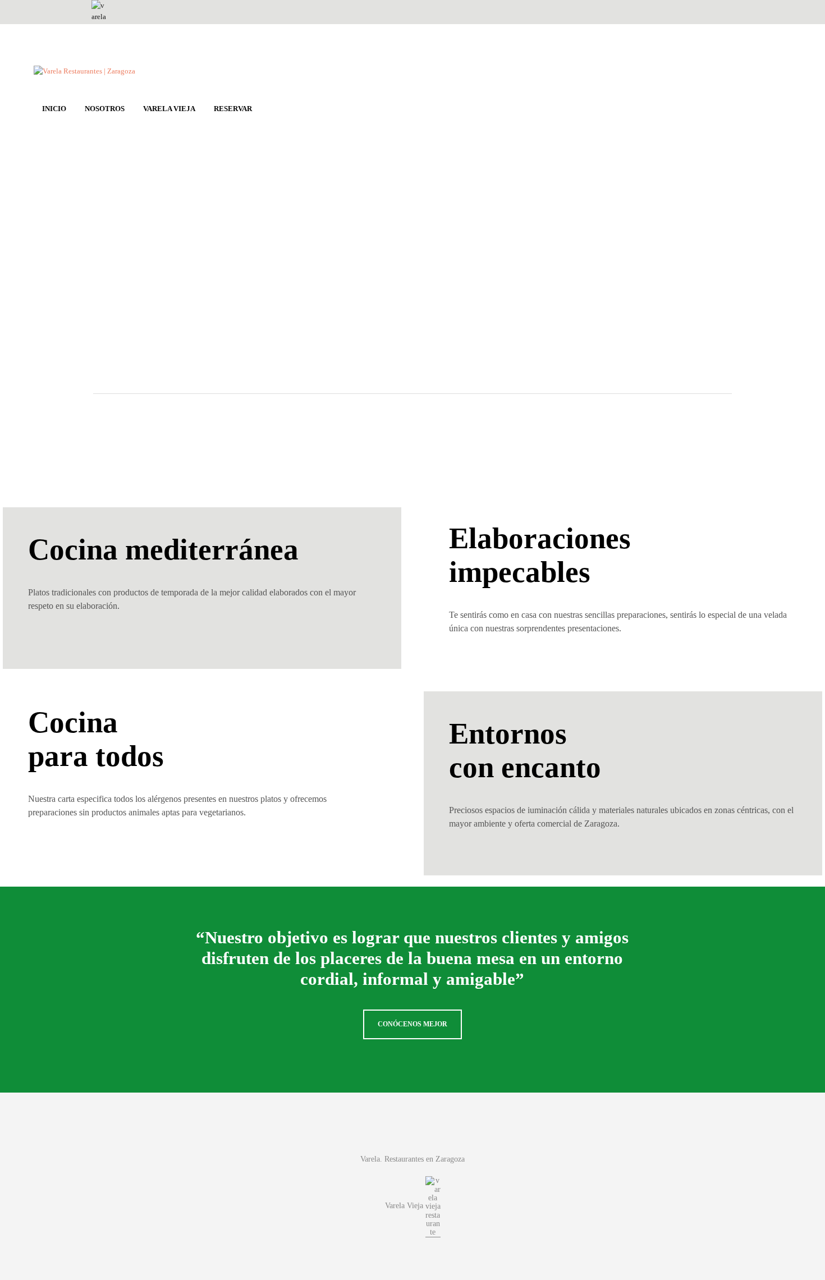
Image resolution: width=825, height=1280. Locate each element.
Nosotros (105, 108)
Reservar (233, 108)
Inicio (54, 108)
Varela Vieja (169, 108)
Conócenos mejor (412, 1024)
